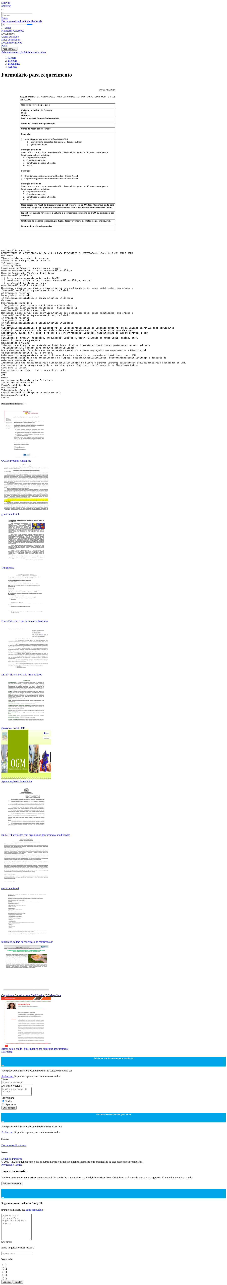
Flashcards (7, 30)
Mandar (18, 1282)
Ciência (12, 57)
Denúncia (6, 1158)
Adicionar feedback (12, 1183)
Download (6, 1051)
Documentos (8, 1145)
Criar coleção (9, 1108)
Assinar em (7, 1076)
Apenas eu (10, 1104)
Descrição (12, 1085)
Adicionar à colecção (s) (14, 52)
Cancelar (7, 1282)
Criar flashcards (33, 21)
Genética (12, 66)
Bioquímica (14, 63)
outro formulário (35, 1209)
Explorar (5, 5)
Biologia (12, 60)
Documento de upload (13, 21)
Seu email (6, 1242)
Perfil (4, 45)
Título (4, 1079)
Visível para (7, 1097)
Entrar (4, 18)
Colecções (18, 30)
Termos (18, 1164)
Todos (8, 1101)
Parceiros (17, 1158)
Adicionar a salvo (36, 52)
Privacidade (7, 1164)
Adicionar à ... (9, 49)
